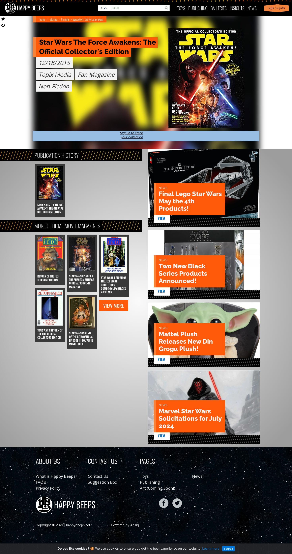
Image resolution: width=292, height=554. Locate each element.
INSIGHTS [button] (237, 8)
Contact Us (98, 476)
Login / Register (276, 8)
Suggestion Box (102, 482)
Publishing (150, 482)
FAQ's (41, 482)
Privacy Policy (48, 488)
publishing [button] (197, 8)
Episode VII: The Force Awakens (88, 19)
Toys (181, 8)
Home (42, 19)
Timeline (65, 19)
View (161, 218)
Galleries (219, 8)
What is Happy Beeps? (56, 476)
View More (113, 305)
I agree (228, 548)
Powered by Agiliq (125, 525)
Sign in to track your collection (131, 135)
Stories (53, 19)
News (252, 8)
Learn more (210, 548)
